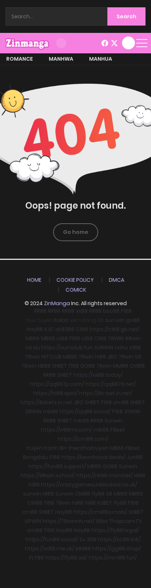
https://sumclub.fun (67, 347)
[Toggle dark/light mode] (61, 43)
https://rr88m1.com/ (66, 429)
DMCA (116, 280)
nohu (121, 347)
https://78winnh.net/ (69, 521)
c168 (62, 338)
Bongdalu (35, 457)
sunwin (32, 493)
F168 (126, 311)
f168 (74, 365)
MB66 (33, 338)
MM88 (120, 365)
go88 (133, 320)
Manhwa (61, 58)
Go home (75, 232)
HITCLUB (51, 356)
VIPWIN (32, 521)
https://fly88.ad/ (66, 557)
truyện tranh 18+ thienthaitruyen (67, 448)
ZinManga (57, 303)
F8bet (117, 429)
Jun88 (135, 457)
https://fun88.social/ (52, 539)
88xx (102, 521)
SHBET (59, 365)
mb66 (50, 411)
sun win (115, 320)
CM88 (137, 365)
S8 (138, 356)
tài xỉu (32, 347)
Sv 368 (88, 539)
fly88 (98, 493)
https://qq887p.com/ (57, 384)
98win (132, 338)
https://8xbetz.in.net (46, 402)
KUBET (104, 503)
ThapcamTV (125, 521)
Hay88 (34, 329)
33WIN (132, 411)
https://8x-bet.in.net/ (105, 393)
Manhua (100, 58)
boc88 (111, 311)
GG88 (110, 466)
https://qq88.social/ (85, 411)
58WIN (33, 411)
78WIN (116, 338)
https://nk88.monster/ (104, 475)
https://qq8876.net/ (110, 384)
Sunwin (113, 420)
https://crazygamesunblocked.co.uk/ (89, 484)
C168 (82, 329)
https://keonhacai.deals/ (93, 457)
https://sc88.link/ (119, 539)
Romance (19, 58)
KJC (49, 329)
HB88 (44, 365)
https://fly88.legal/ (115, 530)
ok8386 (64, 329)
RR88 (40, 311)
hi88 (100, 356)
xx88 (82, 311)
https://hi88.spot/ (55, 393)
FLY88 (36, 557)
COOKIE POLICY (75, 280)
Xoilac (61, 320)
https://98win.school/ (48, 475)
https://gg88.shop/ (116, 548)
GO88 (87, 365)
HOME (34, 280)
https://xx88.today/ (98, 375)
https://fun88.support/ (57, 466)
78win (32, 356)
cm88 (121, 402)
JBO (112, 356)
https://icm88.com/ (83, 439)
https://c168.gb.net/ (114, 329)
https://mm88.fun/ (113, 557)
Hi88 (139, 475)
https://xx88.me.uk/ (49, 548)
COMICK (76, 289)
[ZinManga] (27, 42)
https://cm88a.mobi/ (100, 512)
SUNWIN (103, 347)
